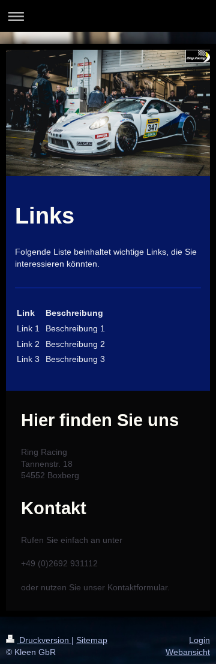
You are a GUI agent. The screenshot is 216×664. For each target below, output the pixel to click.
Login (199, 640)
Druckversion (44, 640)
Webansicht (188, 652)
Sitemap (91, 640)
